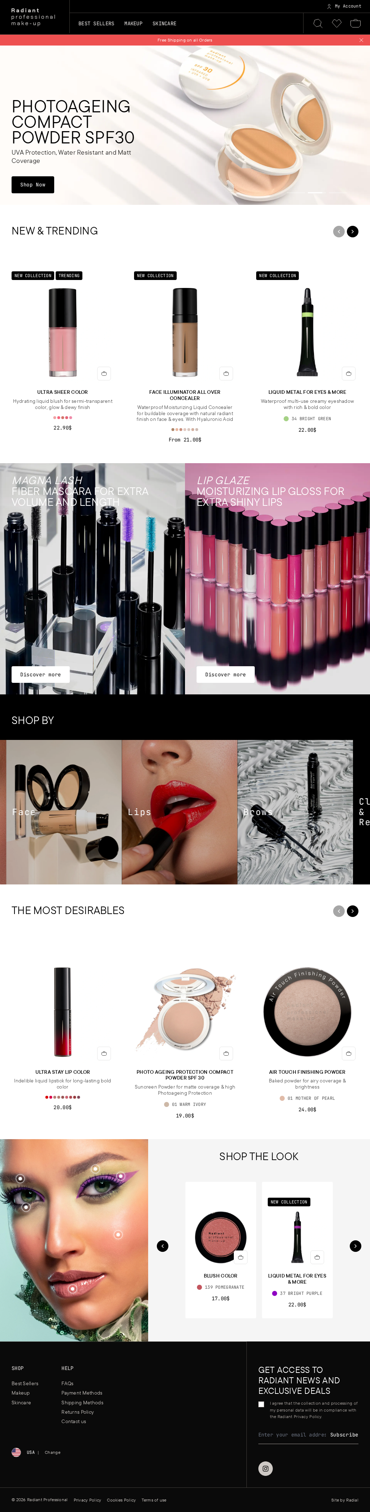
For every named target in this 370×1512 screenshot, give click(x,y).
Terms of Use (173, 791)
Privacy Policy (207, 791)
